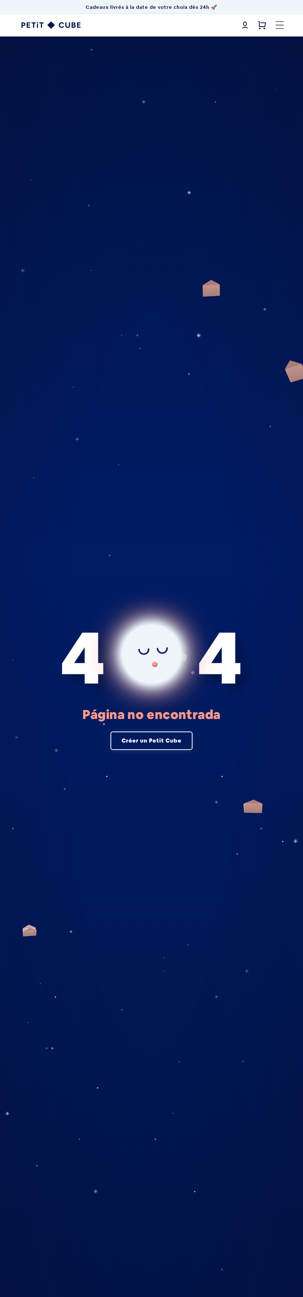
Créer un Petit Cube (151, 740)
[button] (279, 25)
